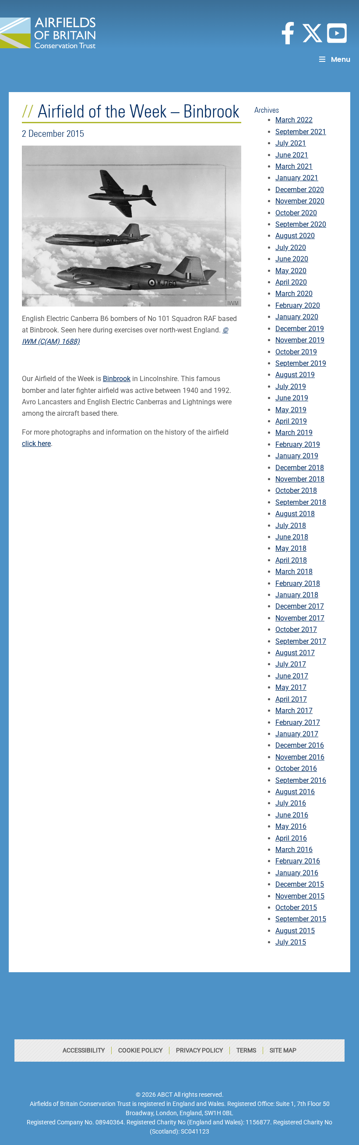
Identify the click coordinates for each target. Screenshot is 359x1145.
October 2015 (296, 907)
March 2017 (294, 710)
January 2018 (296, 595)
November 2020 (299, 201)
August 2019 (295, 375)
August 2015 (295, 931)
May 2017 (290, 687)
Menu (340, 59)
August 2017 (295, 653)
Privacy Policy (199, 1050)
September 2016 (300, 780)
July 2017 (290, 664)
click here (36, 443)
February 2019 (297, 444)
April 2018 (291, 560)
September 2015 (300, 919)
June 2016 (291, 815)
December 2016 (299, 745)
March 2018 (294, 571)
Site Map (283, 1050)
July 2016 (290, 803)
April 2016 (291, 838)
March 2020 (294, 293)
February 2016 (297, 861)
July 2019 (290, 386)
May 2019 (290, 410)
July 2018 (290, 525)
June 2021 (291, 155)
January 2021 (296, 178)
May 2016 (290, 826)
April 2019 (291, 421)
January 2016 (296, 873)
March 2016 (294, 849)
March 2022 (294, 120)
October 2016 (296, 768)
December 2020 (299, 189)
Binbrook (116, 379)
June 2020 (291, 259)
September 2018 (300, 502)
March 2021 (294, 166)
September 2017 (300, 641)
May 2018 (290, 548)
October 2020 (296, 213)
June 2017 (291, 676)
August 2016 (295, 792)
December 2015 (299, 884)
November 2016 (299, 757)
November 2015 (299, 896)
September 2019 (300, 363)
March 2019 (294, 432)
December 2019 (299, 329)
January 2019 (296, 456)
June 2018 (291, 537)
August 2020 (295, 236)
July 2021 (290, 143)
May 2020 (290, 271)
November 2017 (299, 618)
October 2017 (296, 629)
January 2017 (296, 734)
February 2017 (297, 722)
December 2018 (299, 468)
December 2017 (299, 606)
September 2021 (300, 132)
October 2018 (296, 490)
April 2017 (291, 699)
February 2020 (297, 305)
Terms (246, 1050)
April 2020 (291, 282)
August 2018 (295, 514)
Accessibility (84, 1050)
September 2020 (300, 224)
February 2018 (297, 583)
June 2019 (291, 398)
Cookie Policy (140, 1050)
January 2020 (296, 317)
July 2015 (290, 942)
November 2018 (299, 479)
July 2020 (290, 247)
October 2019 (296, 352)
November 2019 (299, 340)
